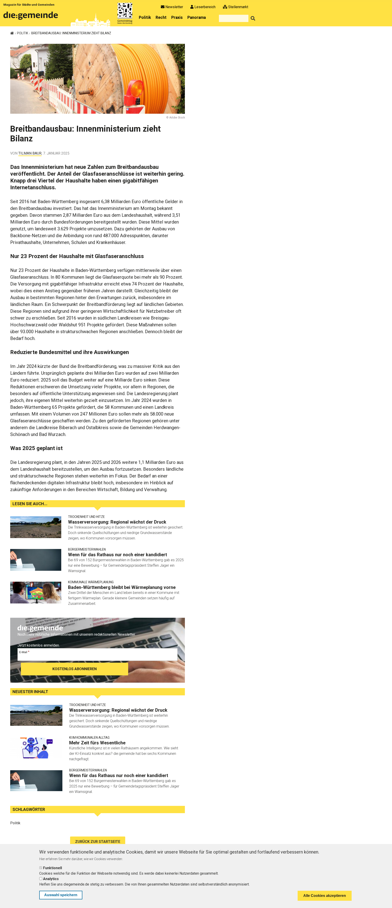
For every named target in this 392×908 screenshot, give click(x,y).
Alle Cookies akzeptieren (324, 896)
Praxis (177, 17)
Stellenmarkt (238, 7)
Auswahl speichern (60, 895)
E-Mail (23, 652)
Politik (145, 17)
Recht (161, 17)
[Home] (31, 17)
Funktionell (52, 868)
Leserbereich (205, 7)
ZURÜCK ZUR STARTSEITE (97, 841)
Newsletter (174, 7)
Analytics (51, 879)
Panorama (196, 17)
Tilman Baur (30, 153)
